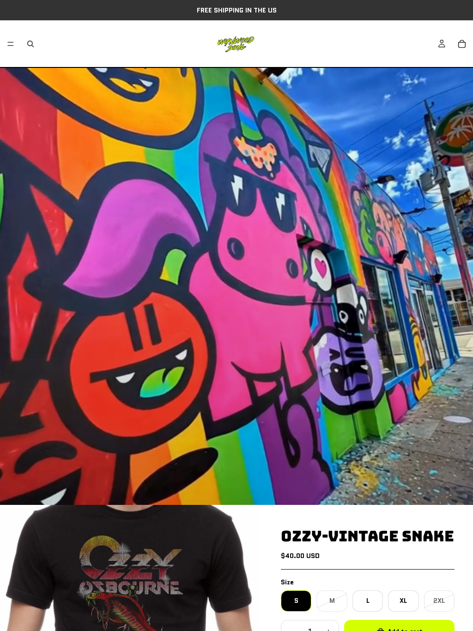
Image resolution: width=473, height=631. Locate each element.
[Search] (30, 44)
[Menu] (10, 44)
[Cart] (462, 44)
